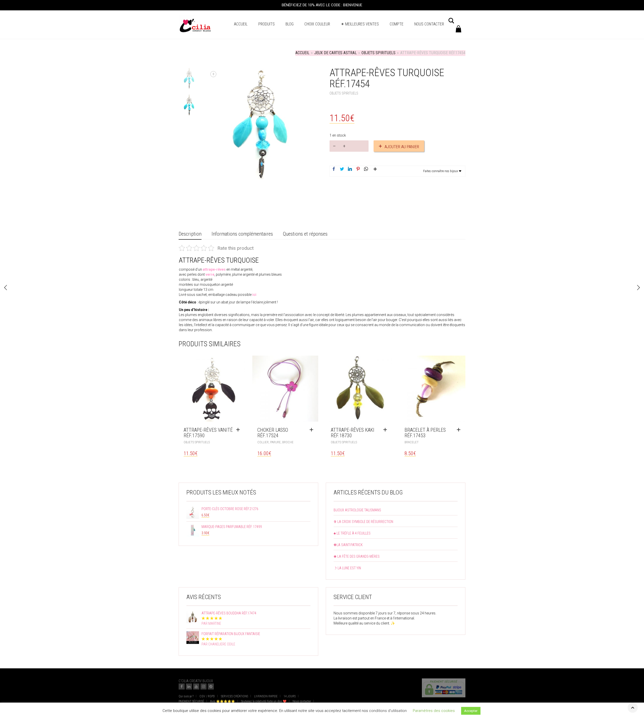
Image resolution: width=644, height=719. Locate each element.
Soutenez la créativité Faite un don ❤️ (264, 701)
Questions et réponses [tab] (305, 234)
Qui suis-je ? (186, 696)
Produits (266, 24)
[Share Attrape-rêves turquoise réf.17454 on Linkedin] (350, 169)
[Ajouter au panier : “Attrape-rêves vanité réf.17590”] (239, 430)
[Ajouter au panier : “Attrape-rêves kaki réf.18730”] (386, 430)
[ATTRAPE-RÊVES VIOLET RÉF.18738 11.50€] (5, 287)
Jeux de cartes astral (335, 52)
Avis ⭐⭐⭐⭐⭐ (222, 701)
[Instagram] (203, 686)
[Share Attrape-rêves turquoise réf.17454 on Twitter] (342, 169)
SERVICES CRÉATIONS (234, 696)
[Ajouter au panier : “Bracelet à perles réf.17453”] (460, 430)
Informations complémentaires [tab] (242, 234)
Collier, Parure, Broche (275, 442)
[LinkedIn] (189, 686)
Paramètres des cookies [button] (434, 712)
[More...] (374, 171)
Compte (397, 24)
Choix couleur (317, 24)
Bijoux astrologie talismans (357, 510)
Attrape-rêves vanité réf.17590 (208, 433)
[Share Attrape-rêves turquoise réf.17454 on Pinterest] (358, 169)
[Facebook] (182, 686)
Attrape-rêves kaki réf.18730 (352, 433)
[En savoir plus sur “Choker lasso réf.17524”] (313, 430)
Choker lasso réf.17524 (272, 433)
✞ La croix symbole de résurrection (363, 522)
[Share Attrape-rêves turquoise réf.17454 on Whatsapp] (366, 169)
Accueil (241, 24)
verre (210, 274)
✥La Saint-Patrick (348, 545)
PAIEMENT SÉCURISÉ (191, 701)
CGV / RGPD (207, 696)
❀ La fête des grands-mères (357, 556)
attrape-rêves (214, 269)
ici (254, 295)
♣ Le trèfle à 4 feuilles (352, 533)
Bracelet (412, 442)
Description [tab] (190, 234)
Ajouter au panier (402, 146)
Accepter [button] (470, 712)
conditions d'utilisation (388, 712)
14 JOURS (290, 696)
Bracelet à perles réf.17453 (425, 433)
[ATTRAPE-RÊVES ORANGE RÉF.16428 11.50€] (638, 287)
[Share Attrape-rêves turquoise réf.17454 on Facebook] (334, 169)
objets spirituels (378, 52)
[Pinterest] (211, 686)
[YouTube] (196, 686)
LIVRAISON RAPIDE (265, 696)
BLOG (290, 24)
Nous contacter (429, 24)
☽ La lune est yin (347, 568)
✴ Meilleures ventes (360, 24)
